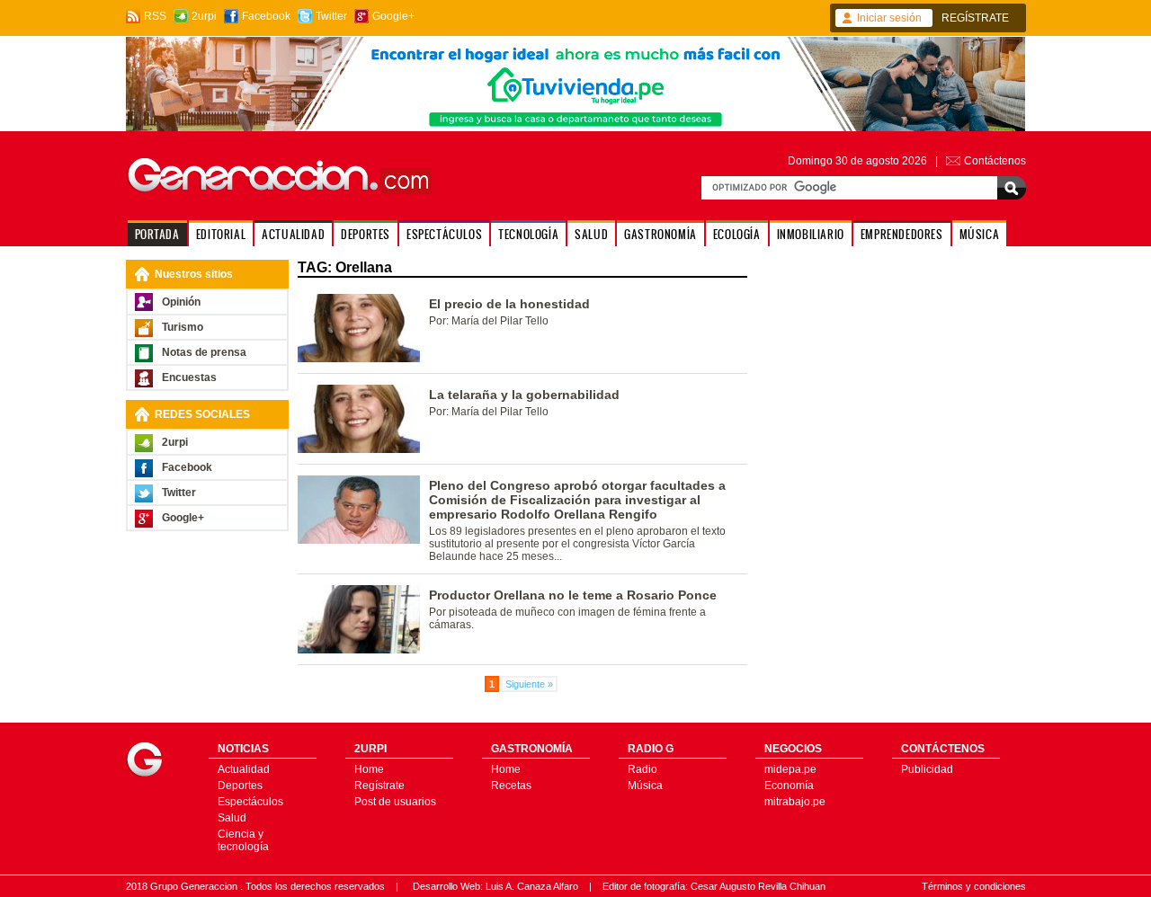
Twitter (331, 16)
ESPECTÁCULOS (444, 234)
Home (369, 769)
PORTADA (157, 234)
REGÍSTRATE (975, 18)
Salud (232, 818)
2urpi (204, 16)
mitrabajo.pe (794, 801)
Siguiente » (529, 684)
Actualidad (244, 769)
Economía (789, 785)
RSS (155, 16)
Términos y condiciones (974, 886)
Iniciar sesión (889, 18)
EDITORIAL (220, 234)
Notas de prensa (204, 352)
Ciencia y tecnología (243, 840)
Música (645, 785)
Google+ (393, 16)
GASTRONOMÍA (660, 234)
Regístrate (379, 785)
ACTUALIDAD (293, 234)
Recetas (511, 785)
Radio (642, 769)
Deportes (240, 785)
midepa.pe (790, 769)
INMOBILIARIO (810, 234)
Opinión (181, 302)
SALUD (591, 234)
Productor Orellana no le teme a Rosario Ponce (573, 595)
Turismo (182, 327)
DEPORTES (365, 234)
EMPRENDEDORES (902, 234)
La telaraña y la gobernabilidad (524, 394)
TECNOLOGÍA (528, 234)
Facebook (266, 16)
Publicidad (927, 769)
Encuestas (189, 377)
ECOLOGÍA (737, 234)
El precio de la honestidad (509, 304)
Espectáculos (250, 801)
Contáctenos (995, 161)
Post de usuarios (395, 801)
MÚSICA (979, 234)
